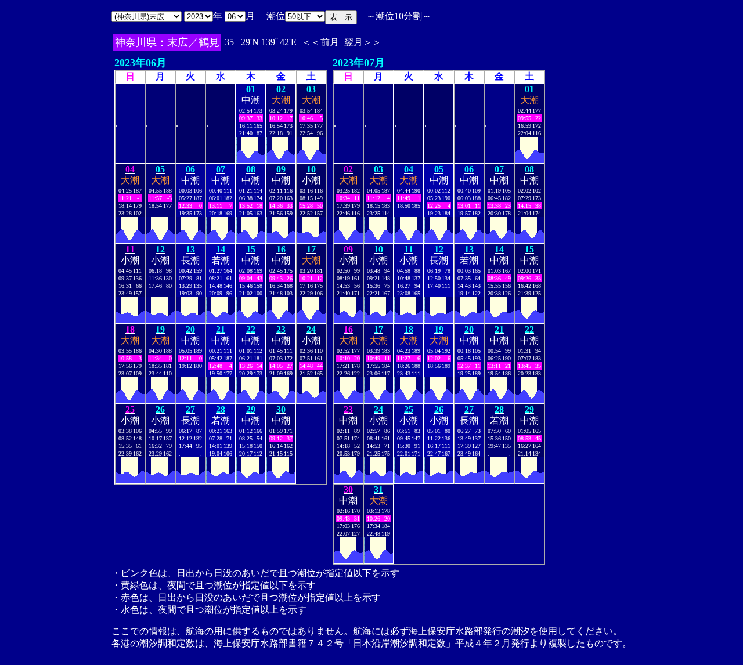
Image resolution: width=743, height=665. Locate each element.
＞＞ (372, 42)
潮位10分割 (399, 16)
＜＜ (311, 42)
